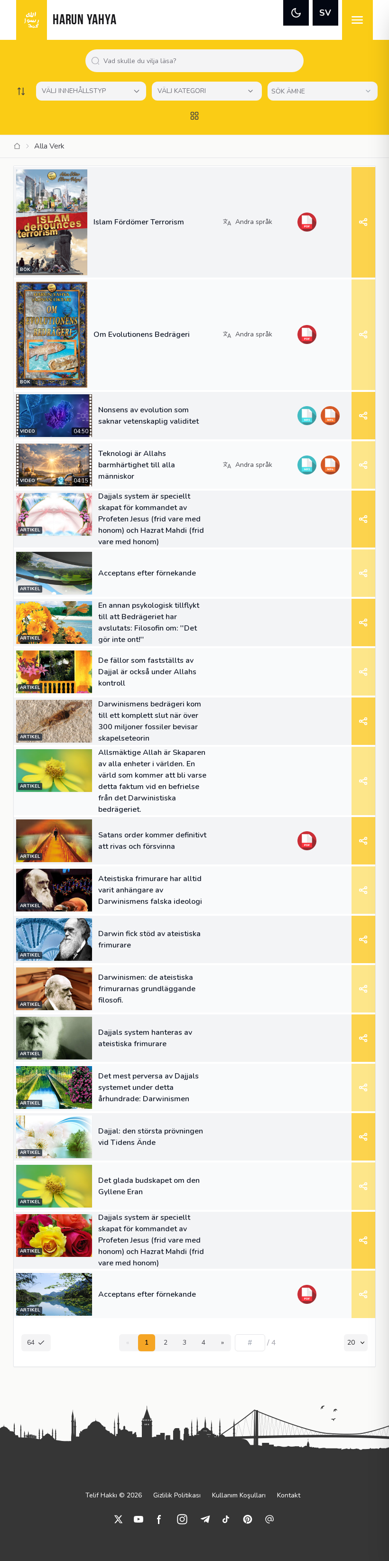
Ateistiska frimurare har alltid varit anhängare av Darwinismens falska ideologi (150, 890)
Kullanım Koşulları (239, 1495)
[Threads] (269, 1519)
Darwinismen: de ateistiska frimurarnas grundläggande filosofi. (146, 988)
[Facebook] (159, 1519)
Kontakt (288, 1495)
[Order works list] (20, 91)
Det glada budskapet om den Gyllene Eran (149, 1186)
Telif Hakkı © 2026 (113, 1495)
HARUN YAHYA (84, 20)
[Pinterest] (247, 1519)
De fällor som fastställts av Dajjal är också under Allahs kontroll (147, 671)
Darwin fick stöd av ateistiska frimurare (149, 939)
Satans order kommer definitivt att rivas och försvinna (152, 841)
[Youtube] (138, 1519)
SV (325, 13)
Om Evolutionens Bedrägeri (141, 334)
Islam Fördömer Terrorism (138, 222)
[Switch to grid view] (194, 115)
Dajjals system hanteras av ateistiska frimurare (145, 1038)
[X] (118, 1519)
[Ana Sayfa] (17, 146)
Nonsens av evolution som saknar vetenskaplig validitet (148, 416)
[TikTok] (225, 1519)
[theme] (296, 13)
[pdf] (306, 222)
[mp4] (330, 415)
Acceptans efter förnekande (147, 573)
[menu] (357, 20)
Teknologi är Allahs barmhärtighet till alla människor (136, 465)
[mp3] (306, 415)
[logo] (31, 20)
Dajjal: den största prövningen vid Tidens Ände (150, 1137)
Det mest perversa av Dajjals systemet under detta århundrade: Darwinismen (148, 1087)
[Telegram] (204, 1519)
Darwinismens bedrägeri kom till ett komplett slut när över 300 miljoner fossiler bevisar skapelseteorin (149, 721)
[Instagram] (182, 1519)
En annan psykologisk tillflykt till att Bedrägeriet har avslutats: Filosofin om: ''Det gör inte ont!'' (148, 622)
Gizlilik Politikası (177, 1495)
